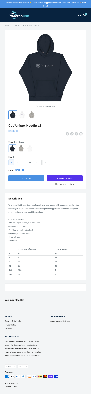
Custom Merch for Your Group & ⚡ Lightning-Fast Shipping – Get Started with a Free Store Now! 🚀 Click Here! (45, 4)
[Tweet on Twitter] (76, 133)
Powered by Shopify (12, 386)
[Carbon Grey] (21, 148)
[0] (84, 15)
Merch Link (13, 131)
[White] (30, 148)
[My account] (79, 15)
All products (15, 26)
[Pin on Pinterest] (72, 133)
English (8, 366)
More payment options (64, 184)
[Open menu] (6, 15)
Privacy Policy (10, 325)
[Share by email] (81, 133)
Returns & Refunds (13, 321)
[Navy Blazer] (12, 148)
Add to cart (26, 178)
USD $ (21, 366)
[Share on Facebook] (67, 133)
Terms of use (10, 328)
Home (7, 26)
